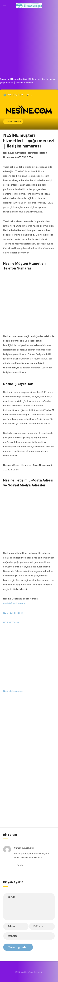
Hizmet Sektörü (19, 79)
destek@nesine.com (14, 603)
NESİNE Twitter (11, 622)
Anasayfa (4, 79)
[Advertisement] (29, 42)
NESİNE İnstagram (13, 691)
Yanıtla (20, 865)
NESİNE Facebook (13, 612)
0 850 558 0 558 (24, 157)
